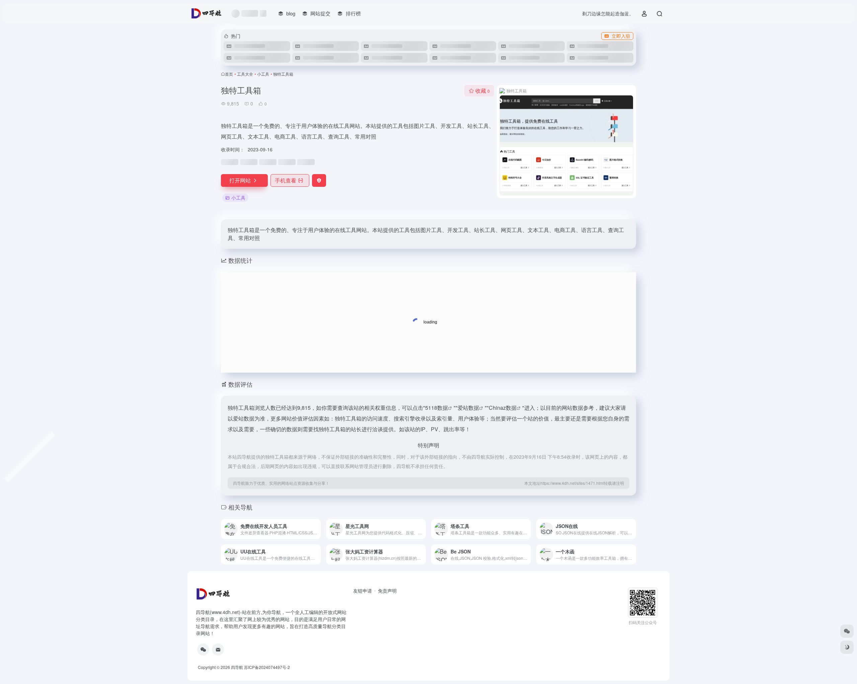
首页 (229, 74)
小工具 (263, 74)
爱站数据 (468, 407)
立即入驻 (621, 35)
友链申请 (362, 590)
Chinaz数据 (503, 407)
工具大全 (245, 74)
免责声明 (387, 590)
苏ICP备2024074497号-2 (267, 667)
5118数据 (436, 407)
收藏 (482, 90)
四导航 (237, 667)
